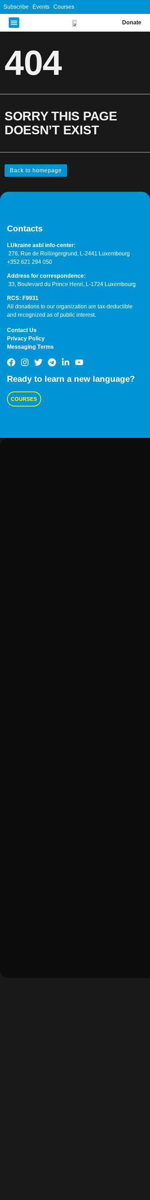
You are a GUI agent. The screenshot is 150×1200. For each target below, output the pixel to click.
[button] (14, 22)
